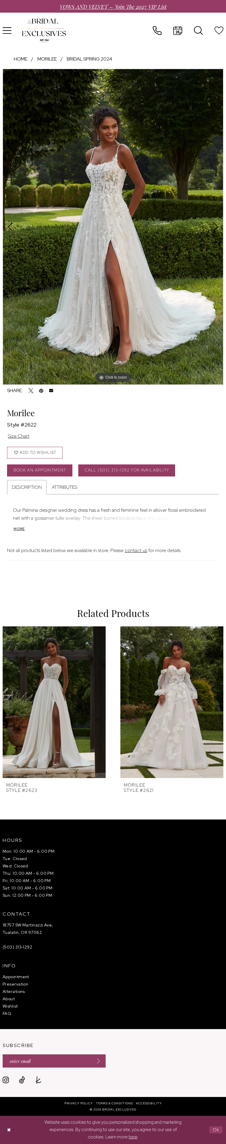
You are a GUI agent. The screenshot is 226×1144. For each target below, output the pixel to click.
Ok (216, 1130)
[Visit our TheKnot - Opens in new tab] (38, 1080)
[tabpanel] (113, 226)
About (9, 998)
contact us (136, 550)
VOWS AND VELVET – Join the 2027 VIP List (113, 6)
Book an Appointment (40, 470)
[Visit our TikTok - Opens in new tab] (22, 1080)
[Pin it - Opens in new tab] (41, 390)
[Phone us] (157, 31)
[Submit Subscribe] (96, 1061)
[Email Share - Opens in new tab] (51, 391)
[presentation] (54, 702)
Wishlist (10, 1006)
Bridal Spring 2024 (89, 59)
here (133, 1137)
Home (20, 59)
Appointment (16, 976)
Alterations (14, 991)
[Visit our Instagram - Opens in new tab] (6, 1080)
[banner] (44, 31)
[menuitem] (157, 31)
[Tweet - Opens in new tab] (31, 390)
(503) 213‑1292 (17, 947)
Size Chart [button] (18, 436)
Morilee (47, 59)
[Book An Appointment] (177, 31)
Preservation (15, 984)
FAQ (7, 1013)
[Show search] (198, 31)
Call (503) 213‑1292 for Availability (127, 470)
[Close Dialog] (9, 1130)
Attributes (64, 487)
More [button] (19, 528)
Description (27, 487)
